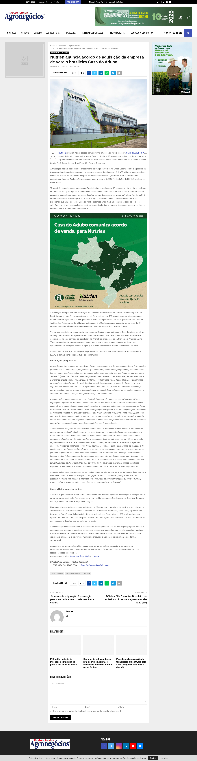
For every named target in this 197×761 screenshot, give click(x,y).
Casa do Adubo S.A (135, 153)
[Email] (181, 33)
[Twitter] (168, 33)
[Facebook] (165, 33)
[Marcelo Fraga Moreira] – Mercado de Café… (106, 2)
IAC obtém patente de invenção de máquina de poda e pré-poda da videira (63, 662)
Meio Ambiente (117, 33)
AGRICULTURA (52, 33)
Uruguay (95, 556)
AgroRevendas (55, 52)
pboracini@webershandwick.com (94, 565)
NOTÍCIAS (11, 33)
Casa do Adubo (57, 573)
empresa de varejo (73, 573)
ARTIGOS (25, 33)
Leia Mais (164, 758)
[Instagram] (171, 33)
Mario (54, 66)
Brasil (82, 556)
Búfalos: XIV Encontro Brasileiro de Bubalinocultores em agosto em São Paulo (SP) (126, 599)
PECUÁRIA (70, 33)
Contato (57, 2)
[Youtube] (177, 33)
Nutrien (62, 153)
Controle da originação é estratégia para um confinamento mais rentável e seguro (72, 599)
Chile (87, 556)
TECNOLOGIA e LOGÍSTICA (141, 33)
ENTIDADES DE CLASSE (92, 33)
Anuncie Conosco (45, 2)
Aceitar (153, 758)
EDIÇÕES (38, 33)
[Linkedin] (174, 33)
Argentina (74, 556)
